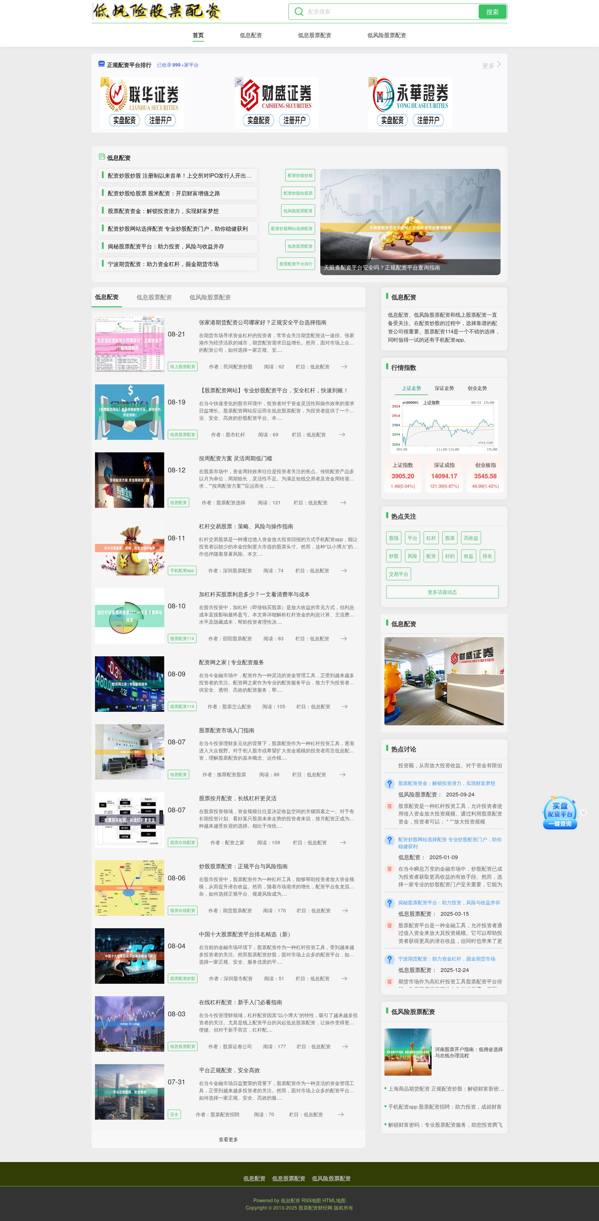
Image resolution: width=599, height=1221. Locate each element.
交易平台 (398, 573)
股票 (450, 537)
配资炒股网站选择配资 (292, 228)
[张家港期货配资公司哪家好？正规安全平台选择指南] (129, 343)
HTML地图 (334, 1200)
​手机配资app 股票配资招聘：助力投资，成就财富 (445, 1106)
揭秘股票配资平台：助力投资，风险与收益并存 (166, 246)
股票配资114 (182, 638)
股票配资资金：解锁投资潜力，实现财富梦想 (163, 211)
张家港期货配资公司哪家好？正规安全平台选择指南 (263, 322)
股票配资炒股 (182, 978)
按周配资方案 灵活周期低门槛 (235, 458)
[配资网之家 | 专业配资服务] (129, 683)
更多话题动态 (442, 591)
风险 (412, 555)
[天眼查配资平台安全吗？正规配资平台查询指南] (410, 227)
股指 (394, 537)
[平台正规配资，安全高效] (129, 1091)
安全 (174, 1114)
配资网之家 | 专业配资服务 (231, 662)
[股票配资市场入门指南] (129, 751)
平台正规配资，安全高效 (229, 1070)
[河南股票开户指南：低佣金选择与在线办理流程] (408, 1052)
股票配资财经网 (315, 1207)
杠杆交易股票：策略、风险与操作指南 (246, 526)
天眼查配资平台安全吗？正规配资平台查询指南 (382, 267)
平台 (412, 537)
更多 (489, 65)
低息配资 (251, 35)
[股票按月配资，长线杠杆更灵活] (129, 819)
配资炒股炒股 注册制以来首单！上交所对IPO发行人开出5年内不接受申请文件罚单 (209, 175)
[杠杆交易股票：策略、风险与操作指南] (129, 547)
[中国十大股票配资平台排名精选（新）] (129, 955)
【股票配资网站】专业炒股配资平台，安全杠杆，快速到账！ (274, 390)
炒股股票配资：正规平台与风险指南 (243, 866)
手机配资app (182, 570)
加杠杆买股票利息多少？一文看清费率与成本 (254, 594)
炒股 (394, 555)
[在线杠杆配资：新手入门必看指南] (129, 1023)
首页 (198, 35)
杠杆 (431, 537)
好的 (450, 555)
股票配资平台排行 (296, 263)
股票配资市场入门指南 (226, 730)
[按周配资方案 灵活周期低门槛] (129, 479)
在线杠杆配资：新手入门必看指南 (240, 1002)
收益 (469, 555)
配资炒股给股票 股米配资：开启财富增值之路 (164, 193)
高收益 (471, 537)
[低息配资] (157, 11)
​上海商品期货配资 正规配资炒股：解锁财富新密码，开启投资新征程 (467, 1088)
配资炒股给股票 (298, 193)
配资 (431, 555)
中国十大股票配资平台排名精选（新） (246, 934)
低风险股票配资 (386, 35)
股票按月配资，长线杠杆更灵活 (238, 798)
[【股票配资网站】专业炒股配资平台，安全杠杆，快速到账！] (129, 411)
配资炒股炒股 (300, 175)
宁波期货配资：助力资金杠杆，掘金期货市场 (163, 264)
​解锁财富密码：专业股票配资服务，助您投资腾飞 (445, 1124)
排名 (487, 555)
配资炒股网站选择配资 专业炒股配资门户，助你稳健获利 (178, 228)
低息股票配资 (314, 35)
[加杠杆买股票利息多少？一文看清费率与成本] (129, 615)
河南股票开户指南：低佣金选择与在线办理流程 (469, 1052)
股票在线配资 (182, 842)
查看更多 (228, 1139)
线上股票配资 (182, 366)
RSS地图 (311, 1200)
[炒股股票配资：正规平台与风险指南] (129, 887)
